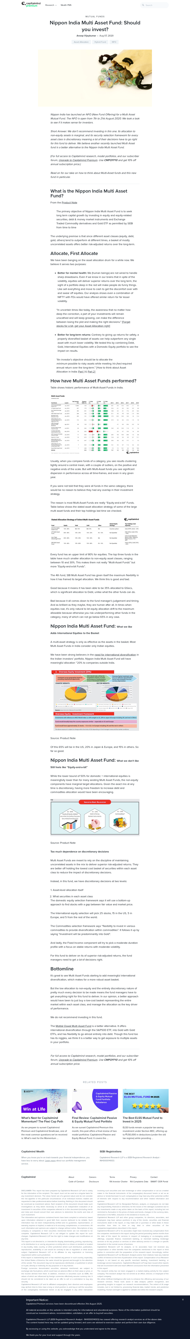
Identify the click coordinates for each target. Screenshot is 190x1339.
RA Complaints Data (139, 1181)
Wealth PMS (66, 5)
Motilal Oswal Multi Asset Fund (73, 1026)
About (71, 1177)
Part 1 (81, 371)
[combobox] (154, 5)
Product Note (69, 202)
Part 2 (91, 371)
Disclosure (94, 1181)
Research (49, 5)
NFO (114, 42)
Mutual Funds (95, 16)
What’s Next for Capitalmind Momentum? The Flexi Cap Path (42, 1119)
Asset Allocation (81, 42)
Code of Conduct (76, 1181)
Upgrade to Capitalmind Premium (78, 160)
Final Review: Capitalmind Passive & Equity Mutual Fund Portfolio (94, 1119)
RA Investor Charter (119, 1181)
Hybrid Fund (100, 42)
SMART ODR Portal (159, 1181)
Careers (92, 1177)
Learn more (50, 1160)
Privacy (133, 1177)
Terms (112, 1177)
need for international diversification (115, 654)
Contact (154, 1177)
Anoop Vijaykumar (86, 35)
